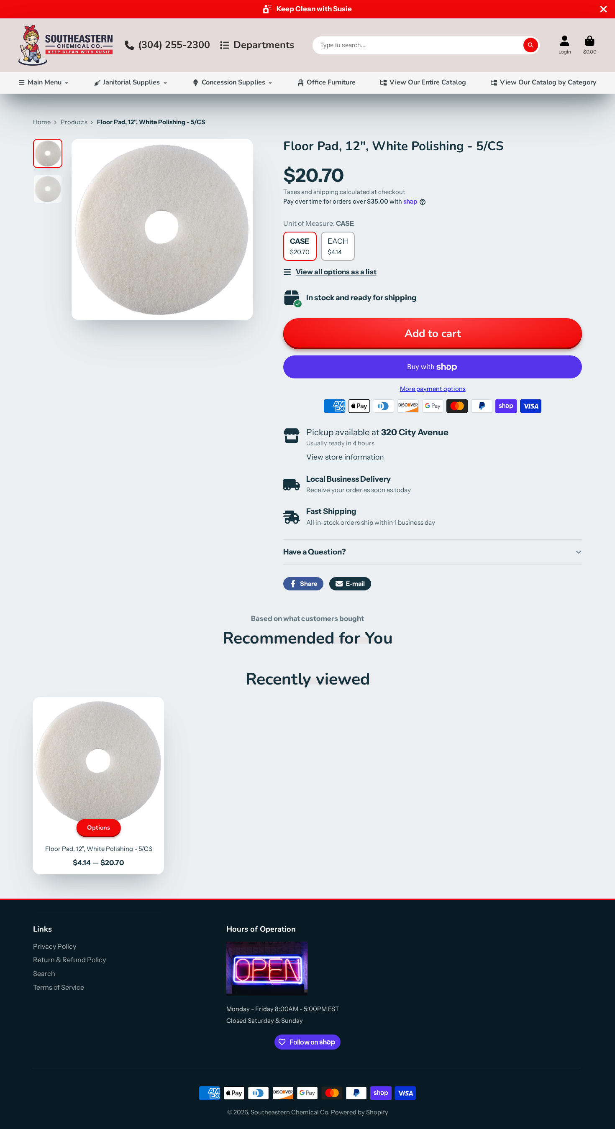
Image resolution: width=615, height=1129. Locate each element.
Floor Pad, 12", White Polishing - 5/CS (98, 785)
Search (44, 973)
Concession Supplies (233, 82)
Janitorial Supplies (131, 82)
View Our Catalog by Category (548, 82)
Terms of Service (58, 987)
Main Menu (45, 82)
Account (565, 45)
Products (74, 122)
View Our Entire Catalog (428, 82)
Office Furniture (331, 82)
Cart (590, 45)
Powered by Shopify (359, 1112)
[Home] (65, 45)
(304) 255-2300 (174, 44)
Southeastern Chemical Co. (290, 1112)
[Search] (530, 45)
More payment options (433, 389)
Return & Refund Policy (69, 959)
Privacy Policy (54, 946)
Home (42, 122)
